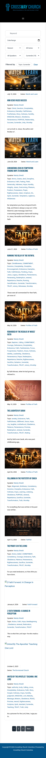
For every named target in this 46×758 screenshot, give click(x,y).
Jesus (16, 187)
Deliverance (18, 345)
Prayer (25, 190)
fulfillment (20, 421)
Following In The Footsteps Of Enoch (22, 478)
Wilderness (11, 199)
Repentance (11, 280)
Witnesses (22, 286)
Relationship (29, 120)
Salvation (17, 362)
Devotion (20, 108)
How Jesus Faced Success (17, 100)
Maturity (30, 696)
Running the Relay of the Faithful (20, 255)
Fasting (22, 182)
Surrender (17, 122)
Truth (21, 500)
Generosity (11, 184)
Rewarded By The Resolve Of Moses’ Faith (21, 333)
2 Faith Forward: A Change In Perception (18, 612)
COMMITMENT (28, 263)
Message (10, 699)
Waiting (27, 433)
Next (29, 729)
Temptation (23, 196)
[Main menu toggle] (23, 18)
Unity (24, 122)
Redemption (20, 278)
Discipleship (28, 108)
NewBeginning (31, 621)
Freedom (20, 351)
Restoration (27, 624)
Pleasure (31, 187)
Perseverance (12, 120)
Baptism (15, 342)
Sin (32, 193)
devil (24, 179)
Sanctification (12, 283)
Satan (21, 193)
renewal (28, 278)
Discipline (30, 179)
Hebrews (19, 184)
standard (22, 704)
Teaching (10, 707)
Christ (14, 108)
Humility (31, 114)
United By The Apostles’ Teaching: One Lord (22, 678)
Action (14, 554)
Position (10, 190)
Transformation (31, 283)
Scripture (27, 193)
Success (10, 122)
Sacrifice (10, 362)
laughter (13, 424)
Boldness (23, 486)
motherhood (21, 424)
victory (15, 286)
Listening (29, 492)
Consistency (32, 486)
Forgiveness (11, 351)
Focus (32, 348)
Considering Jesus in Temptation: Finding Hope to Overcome (20, 169)
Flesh (28, 182)
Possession (18, 190)
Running (26, 280)
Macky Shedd (19, 105)
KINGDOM (10, 117)
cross (31, 687)
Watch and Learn (32, 94)
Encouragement (12, 269)
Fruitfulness (11, 114)
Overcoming (23, 187)
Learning (22, 492)
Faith (17, 182)
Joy (8, 424)
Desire (19, 179)
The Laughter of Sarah (16, 410)
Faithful (28, 540)
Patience (10, 427)
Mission (18, 117)
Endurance (11, 111)
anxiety (14, 419)
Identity (9, 354)
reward (16, 701)
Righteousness (12, 193)
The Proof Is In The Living (17, 546)
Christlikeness (17, 263)
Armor (14, 179)
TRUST (9, 286)
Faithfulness (27, 111)
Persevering (11, 278)
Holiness (24, 114)
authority (15, 687)
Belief (19, 554)
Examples (31, 269)
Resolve (19, 280)
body (21, 687)
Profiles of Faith (32, 249)
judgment (10, 696)
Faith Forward (32, 604)
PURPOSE (21, 120)
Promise (27, 427)
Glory (18, 114)
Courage (10, 345)
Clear (36, 65)
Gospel (9, 693)
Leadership (17, 354)
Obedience (25, 117)
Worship (29, 122)
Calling (21, 342)
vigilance (31, 196)
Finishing (24, 272)
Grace (26, 351)
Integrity (10, 187)
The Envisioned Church (20, 670)
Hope (25, 184)
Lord (24, 696)
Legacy (15, 275)
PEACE (32, 699)
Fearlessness (24, 348)
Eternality (19, 111)
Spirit (9, 196)
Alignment (15, 486)
